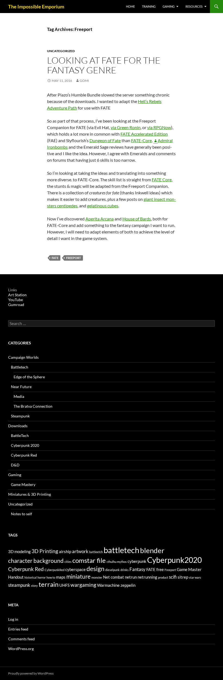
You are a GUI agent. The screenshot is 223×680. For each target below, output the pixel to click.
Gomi (84, 81)
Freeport (73, 258)
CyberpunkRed (54, 570)
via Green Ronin (126, 127)
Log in (13, 619)
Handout (16, 577)
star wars (195, 577)
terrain (48, 584)
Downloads (17, 425)
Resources (194, 6)
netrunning (147, 577)
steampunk (19, 585)
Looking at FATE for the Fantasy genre (103, 65)
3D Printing (45, 551)
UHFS (64, 585)
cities (68, 561)
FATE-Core (141, 140)
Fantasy (137, 569)
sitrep (183, 577)
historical (30, 577)
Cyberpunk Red (24, 455)
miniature (78, 576)
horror (42, 577)
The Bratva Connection (33, 406)
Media (19, 396)
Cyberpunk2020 (174, 560)
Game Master (189, 569)
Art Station (17, 294)
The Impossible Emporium (36, 7)
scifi (173, 577)
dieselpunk (112, 570)
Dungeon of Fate (105, 140)
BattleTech (20, 435)
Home (130, 6)
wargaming (83, 585)
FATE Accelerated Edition (144, 133)
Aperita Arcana (99, 218)
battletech (121, 550)
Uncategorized (61, 51)
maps (61, 577)
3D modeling (19, 551)
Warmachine (108, 585)
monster (96, 577)
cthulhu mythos (117, 561)
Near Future (21, 386)
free (160, 569)
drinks (124, 570)
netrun (131, 577)
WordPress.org (21, 648)
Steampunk (20, 416)
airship (65, 551)
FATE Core (162, 179)
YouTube (15, 299)
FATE (55, 258)
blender (152, 550)
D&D (15, 465)
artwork (80, 551)
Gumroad (16, 304)
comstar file (89, 560)
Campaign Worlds (23, 357)
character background (36, 560)
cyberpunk (137, 561)
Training (149, 6)
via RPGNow (159, 127)
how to (51, 577)
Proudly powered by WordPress (31, 673)
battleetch (96, 552)
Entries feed (18, 629)
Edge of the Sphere (29, 377)
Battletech (19, 367)
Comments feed (21, 639)
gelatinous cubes (102, 205)
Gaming (169, 6)
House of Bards (136, 218)
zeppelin (127, 585)
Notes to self (21, 513)
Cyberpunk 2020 (25, 445)
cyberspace (75, 569)
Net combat (113, 577)
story (34, 585)
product (163, 577)
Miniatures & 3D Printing (29, 494)
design (95, 568)
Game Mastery (23, 484)
